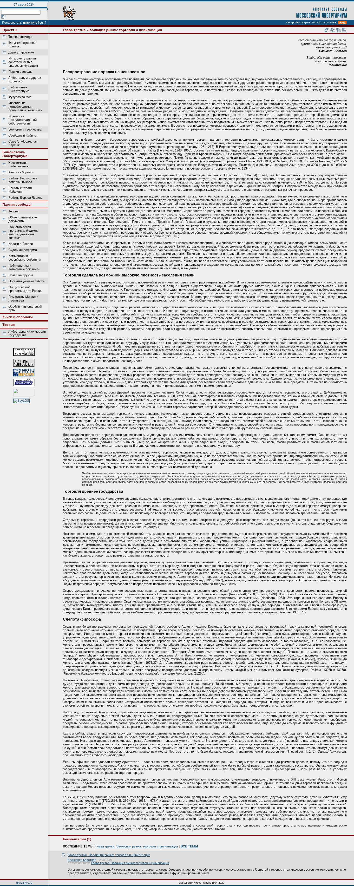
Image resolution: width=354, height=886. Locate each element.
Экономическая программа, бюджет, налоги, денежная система (23, 232)
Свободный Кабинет (23, 135)
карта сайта (310, 22)
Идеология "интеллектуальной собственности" (22, 119)
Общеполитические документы (22, 219)
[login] (42, 22)
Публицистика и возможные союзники (23, 267)
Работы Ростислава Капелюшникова (22, 180)
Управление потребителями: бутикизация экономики (25, 106)
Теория (13, 211)
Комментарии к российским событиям (24, 257)
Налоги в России (20, 244)
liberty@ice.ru (24, 882)
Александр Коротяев (82, 859)
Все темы (189, 846)
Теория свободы (20, 37)
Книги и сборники (20, 172)
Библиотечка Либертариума (18, 89)
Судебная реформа (22, 250)
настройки (293, 22)
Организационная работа (26, 281)
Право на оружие (20, 275)
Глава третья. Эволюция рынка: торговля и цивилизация (136, 846)
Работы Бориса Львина (25, 197)
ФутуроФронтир (19, 97)
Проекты (9, 30)
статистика (328, 22)
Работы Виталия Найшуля (20, 189)
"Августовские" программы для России (25, 289)
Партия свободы (20, 71)
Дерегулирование (21, 52)
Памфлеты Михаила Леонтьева (23, 298)
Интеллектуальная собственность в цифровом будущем (23, 62)
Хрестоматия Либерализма (18, 164)
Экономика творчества (24, 129)
